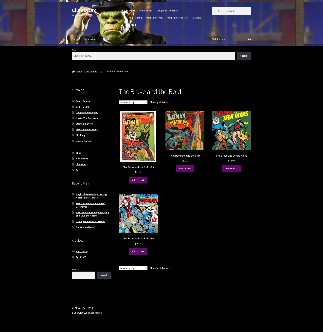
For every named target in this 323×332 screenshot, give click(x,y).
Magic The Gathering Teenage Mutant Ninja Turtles (91, 196)
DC (101, 71)
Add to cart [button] (138, 180)
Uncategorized (128, 24)
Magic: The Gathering (131, 17)
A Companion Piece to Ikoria (90, 221)
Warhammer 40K (154, 17)
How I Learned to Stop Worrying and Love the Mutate (92, 214)
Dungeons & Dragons (167, 10)
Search (75, 50)
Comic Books (145, 10)
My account (90, 39)
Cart (121, 39)
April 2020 (81, 257)
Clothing (196, 17)
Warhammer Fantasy (177, 17)
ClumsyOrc (84, 10)
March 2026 (81, 251)
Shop (75, 39)
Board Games (127, 10)
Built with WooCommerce (87, 312)
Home (79, 71)
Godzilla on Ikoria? (85, 227)
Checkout (108, 39)
